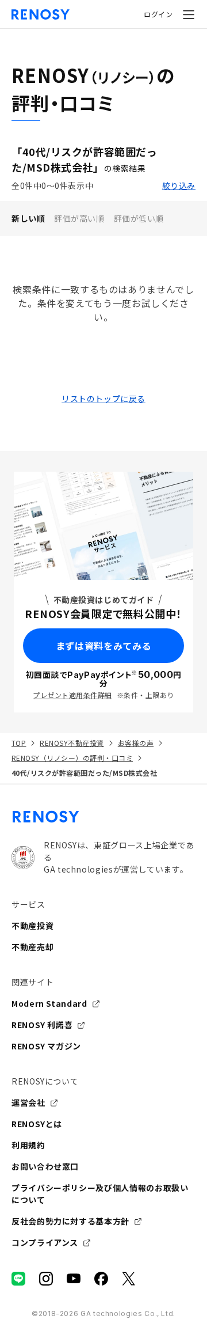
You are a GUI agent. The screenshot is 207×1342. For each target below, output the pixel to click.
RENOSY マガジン (46, 1046)
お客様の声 (136, 743)
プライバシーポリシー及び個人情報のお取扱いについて (100, 1193)
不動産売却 (32, 947)
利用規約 (28, 1145)
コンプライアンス (45, 1242)
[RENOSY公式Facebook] (101, 1279)
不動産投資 (32, 925)
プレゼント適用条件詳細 (72, 695)
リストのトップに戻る (103, 398)
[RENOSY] (103, 816)
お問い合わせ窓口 (45, 1166)
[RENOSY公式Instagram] (46, 1279)
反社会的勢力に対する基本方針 (70, 1221)
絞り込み (178, 185)
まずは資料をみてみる (103, 646)
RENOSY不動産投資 (71, 743)
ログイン (158, 14)
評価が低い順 (139, 218)
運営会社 (28, 1102)
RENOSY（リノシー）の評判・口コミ (72, 758)
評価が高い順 (79, 218)
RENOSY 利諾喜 (42, 1024)
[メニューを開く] (188, 14)
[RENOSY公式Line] (18, 1279)
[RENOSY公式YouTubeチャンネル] (73, 1279)
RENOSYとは (37, 1123)
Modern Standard (49, 1003)
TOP (19, 743)
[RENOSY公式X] (129, 1279)
